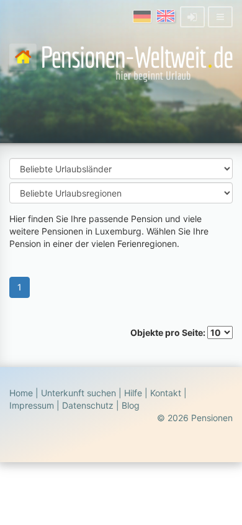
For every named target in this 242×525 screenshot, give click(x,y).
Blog (131, 405)
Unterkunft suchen (78, 393)
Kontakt (165, 393)
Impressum (31, 405)
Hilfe (133, 393)
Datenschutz (88, 405)
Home (21, 393)
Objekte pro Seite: (168, 332)
